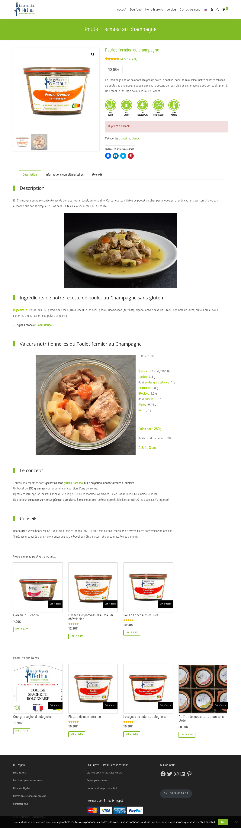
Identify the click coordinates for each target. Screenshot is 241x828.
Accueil (121, 9)
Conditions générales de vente (28, 780)
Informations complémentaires (65, 174)
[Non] (236, 822)
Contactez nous (20, 804)
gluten (68, 483)
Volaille (125, 138)
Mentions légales (21, 788)
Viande (135, 138)
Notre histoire (154, 9)
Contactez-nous (190, 9)
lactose (78, 483)
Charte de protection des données (29, 796)
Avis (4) (97, 174)
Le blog (171, 9)
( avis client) (128, 59)
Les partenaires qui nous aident (102, 788)
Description (30, 174)
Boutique (136, 9)
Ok (222, 822)
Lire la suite (21, 629)
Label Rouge (44, 325)
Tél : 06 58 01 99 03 (176, 793)
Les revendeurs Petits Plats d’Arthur (105, 773)
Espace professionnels (98, 780)
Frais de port (19, 773)
